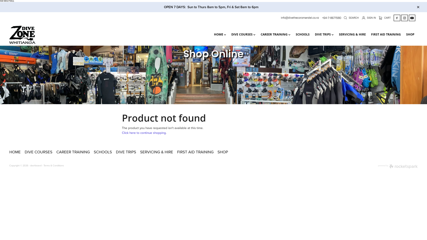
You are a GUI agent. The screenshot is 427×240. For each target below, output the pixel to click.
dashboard (36, 165)
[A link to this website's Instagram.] (404, 18)
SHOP (410, 34)
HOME (219, 34)
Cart (387, 17)
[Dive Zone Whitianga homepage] (50, 35)
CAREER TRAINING (274, 34)
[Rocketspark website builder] (398, 167)
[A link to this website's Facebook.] (397, 18)
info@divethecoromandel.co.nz (300, 18)
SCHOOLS (303, 34)
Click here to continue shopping (144, 132)
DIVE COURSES (242, 34)
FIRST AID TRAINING (386, 34)
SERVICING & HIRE (352, 34)
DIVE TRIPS (323, 34)
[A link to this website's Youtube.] (412, 18)
